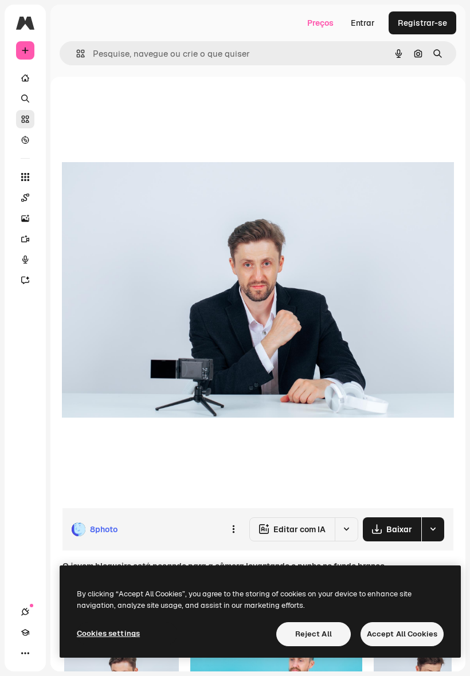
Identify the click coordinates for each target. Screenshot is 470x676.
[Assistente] (25, 280)
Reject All (313, 634)
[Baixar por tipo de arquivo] (432, 529)
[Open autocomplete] (76, 53)
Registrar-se (422, 23)
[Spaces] (25, 197)
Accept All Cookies (402, 634)
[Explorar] (25, 140)
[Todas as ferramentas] (25, 177)
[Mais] (25, 653)
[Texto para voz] (25, 259)
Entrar (363, 23)
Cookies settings (108, 633)
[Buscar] (25, 98)
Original (135, 102)
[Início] (25, 78)
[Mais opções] (233, 529)
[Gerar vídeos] (25, 239)
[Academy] (25, 632)
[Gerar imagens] (25, 218)
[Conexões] (25, 612)
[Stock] (25, 119)
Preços (320, 23)
